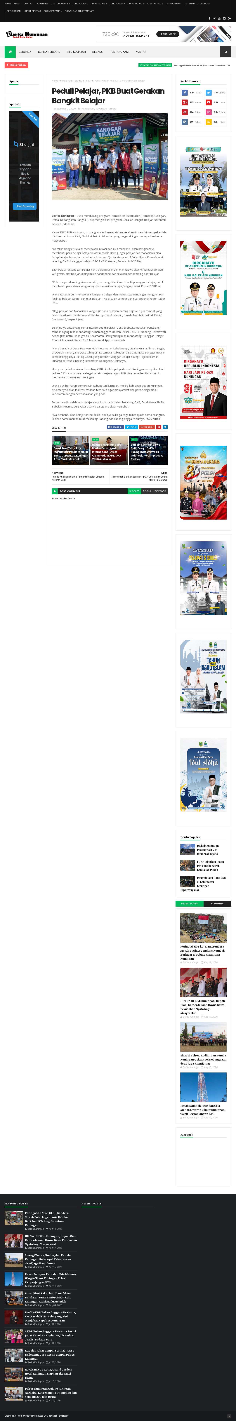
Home (8, 4)
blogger (134, 491)
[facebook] (209, 18)
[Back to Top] (229, 1416)
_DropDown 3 (99, 4)
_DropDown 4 (117, 4)
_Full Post (203, 4)
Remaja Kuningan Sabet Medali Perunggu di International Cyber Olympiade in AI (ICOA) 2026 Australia (107, 452)
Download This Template (79, 11)
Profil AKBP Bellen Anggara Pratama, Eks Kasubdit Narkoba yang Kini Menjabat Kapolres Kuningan (50, 1316)
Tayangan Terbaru (83, 80)
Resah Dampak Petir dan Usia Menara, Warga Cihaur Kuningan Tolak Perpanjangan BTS (202, 1110)
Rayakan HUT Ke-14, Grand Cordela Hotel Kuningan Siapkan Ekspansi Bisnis (48, 1373)
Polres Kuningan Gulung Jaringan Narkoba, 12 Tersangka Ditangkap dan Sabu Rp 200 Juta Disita (51, 1393)
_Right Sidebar (32, 11)
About (17, 4)
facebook (160, 491)
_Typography (174, 4)
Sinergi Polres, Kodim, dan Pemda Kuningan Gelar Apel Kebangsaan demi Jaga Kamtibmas (203, 1059)
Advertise (42, 4)
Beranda (25, 51)
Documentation (53, 11)
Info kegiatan (76, 51)
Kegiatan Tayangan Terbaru (127, 65)
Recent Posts (189, 904)
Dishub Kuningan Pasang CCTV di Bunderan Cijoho (208, 850)
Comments (217, 904)
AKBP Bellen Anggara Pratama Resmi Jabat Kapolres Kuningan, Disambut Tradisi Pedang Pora (50, 1335)
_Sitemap (189, 4)
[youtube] (219, 18)
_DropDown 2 (80, 4)
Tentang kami (119, 51)
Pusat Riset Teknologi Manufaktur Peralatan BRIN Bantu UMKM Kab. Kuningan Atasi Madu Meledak (71, 453)
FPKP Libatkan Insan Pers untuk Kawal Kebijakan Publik (210, 866)
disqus (147, 491)
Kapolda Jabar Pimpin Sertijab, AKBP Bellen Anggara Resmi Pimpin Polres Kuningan (50, 1354)
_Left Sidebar (13, 11)
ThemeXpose (23, 1416)
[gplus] (229, 18)
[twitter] (214, 18)
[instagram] (224, 18)
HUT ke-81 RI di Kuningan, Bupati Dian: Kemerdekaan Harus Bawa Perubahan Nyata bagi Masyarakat (51, 1240)
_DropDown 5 (136, 4)
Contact (29, 4)
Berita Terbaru (49, 51)
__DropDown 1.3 (60, 4)
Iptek (57, 443)
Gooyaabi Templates (58, 1416)
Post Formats (155, 4)
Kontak (141, 51)
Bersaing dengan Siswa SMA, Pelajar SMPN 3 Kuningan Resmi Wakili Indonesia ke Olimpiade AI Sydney (147, 452)
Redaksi (97, 51)
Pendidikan (66, 80)
